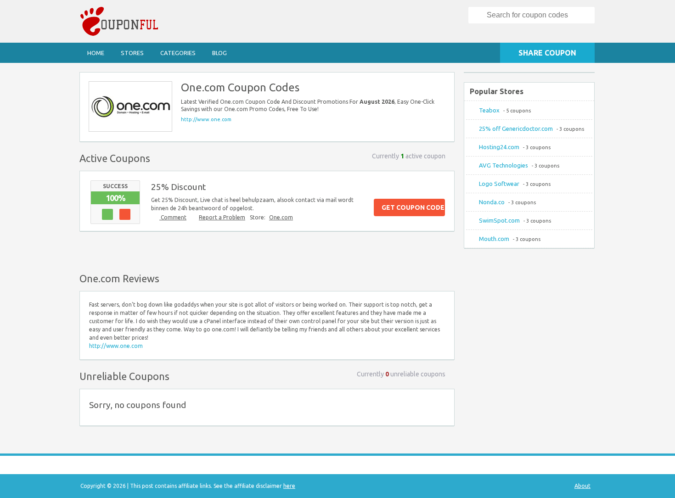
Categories (178, 53)
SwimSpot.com (499, 220)
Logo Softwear (499, 183)
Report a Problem (222, 217)
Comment (172, 217)
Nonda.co (492, 202)
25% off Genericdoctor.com (516, 128)
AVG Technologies (503, 165)
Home (95, 53)
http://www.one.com (206, 119)
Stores (132, 53)
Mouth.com (494, 238)
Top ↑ (445, 250)
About (582, 486)
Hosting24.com (499, 147)
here (289, 486)
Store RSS (443, 83)
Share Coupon (547, 53)
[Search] (478, 15)
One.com (281, 217)
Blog (219, 53)
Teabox (489, 110)
